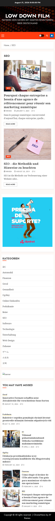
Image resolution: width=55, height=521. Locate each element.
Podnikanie (8, 306)
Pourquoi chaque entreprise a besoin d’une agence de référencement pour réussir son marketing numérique (27, 101)
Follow (52, 35)
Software (7, 323)
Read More (10, 124)
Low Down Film (27, 16)
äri (4, 266)
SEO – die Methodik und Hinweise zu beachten (21, 165)
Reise (5, 312)
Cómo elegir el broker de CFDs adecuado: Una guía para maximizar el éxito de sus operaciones (36, 479)
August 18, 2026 (11, 404)
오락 (5, 363)
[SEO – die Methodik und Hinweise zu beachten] (27, 144)
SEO (8, 88)
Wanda (9, 111)
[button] (2, 35)
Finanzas (7, 278)
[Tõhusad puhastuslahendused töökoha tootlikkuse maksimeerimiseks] (11, 438)
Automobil (8, 272)
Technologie (8, 329)
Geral (5, 283)
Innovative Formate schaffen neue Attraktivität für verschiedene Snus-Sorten (26, 399)
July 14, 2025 (10, 424)
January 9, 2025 (22, 111)
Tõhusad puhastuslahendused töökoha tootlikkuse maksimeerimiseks (33, 439)
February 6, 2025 (31, 487)
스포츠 (6, 357)
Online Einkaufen (11, 300)
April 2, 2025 (29, 447)
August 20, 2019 (23, 172)
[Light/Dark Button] (41, 35)
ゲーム (6, 351)
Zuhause (7, 346)
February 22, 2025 (12, 465)
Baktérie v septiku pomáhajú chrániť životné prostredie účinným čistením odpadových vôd (27, 419)
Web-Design (8, 340)
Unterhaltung (9, 334)
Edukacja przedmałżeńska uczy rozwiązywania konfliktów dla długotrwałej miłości (26, 459)
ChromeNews (39, 514)
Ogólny (6, 295)
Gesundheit (8, 289)
